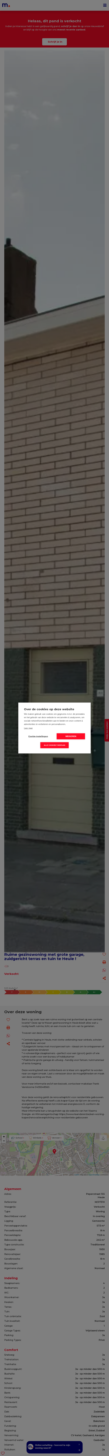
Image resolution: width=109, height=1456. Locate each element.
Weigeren (70, 736)
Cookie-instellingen (38, 736)
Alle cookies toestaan (54, 745)
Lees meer (28, 728)
